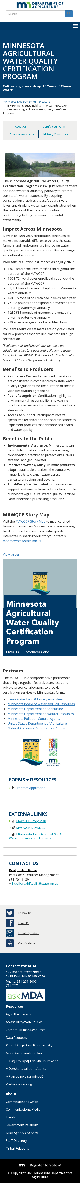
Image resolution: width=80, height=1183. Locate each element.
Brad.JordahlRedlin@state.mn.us (35, 883)
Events (11, 1117)
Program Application (30, 788)
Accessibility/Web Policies (24, 1022)
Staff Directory (16, 1140)
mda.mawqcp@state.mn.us (22, 541)
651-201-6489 (19, 879)
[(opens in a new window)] (23, 1165)
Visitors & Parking (19, 1084)
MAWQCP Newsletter (31, 828)
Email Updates (28, 933)
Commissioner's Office (22, 1102)
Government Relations (22, 1125)
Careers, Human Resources (25, 1030)
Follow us (24, 913)
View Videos (26, 943)
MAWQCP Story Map (30, 521)
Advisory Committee (55, 134)
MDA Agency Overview (22, 1133)
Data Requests (16, 1037)
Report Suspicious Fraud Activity (29, 1045)
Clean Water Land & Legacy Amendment (37, 699)
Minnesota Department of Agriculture (26, 101)
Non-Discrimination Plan (24, 1053)
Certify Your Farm (54, 126)
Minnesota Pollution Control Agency (34, 718)
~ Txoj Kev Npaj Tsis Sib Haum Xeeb (32, 1061)
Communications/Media (23, 1109)
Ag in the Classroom (20, 1014)
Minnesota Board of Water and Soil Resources (41, 704)
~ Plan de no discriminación (25, 1076)
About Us (21, 126)
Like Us (23, 923)
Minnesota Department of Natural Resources (41, 714)
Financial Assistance (22, 134)
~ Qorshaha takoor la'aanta (26, 1069)
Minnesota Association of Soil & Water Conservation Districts (35, 836)
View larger (11, 554)
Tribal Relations (17, 1148)
